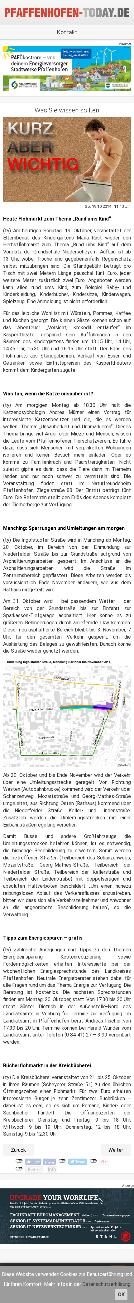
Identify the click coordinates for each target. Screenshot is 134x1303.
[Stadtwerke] (67, 68)
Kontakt (67, 32)
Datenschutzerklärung (106, 1284)
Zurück (18, 1150)
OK (121, 1294)
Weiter (115, 1150)
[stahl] (67, 1216)
